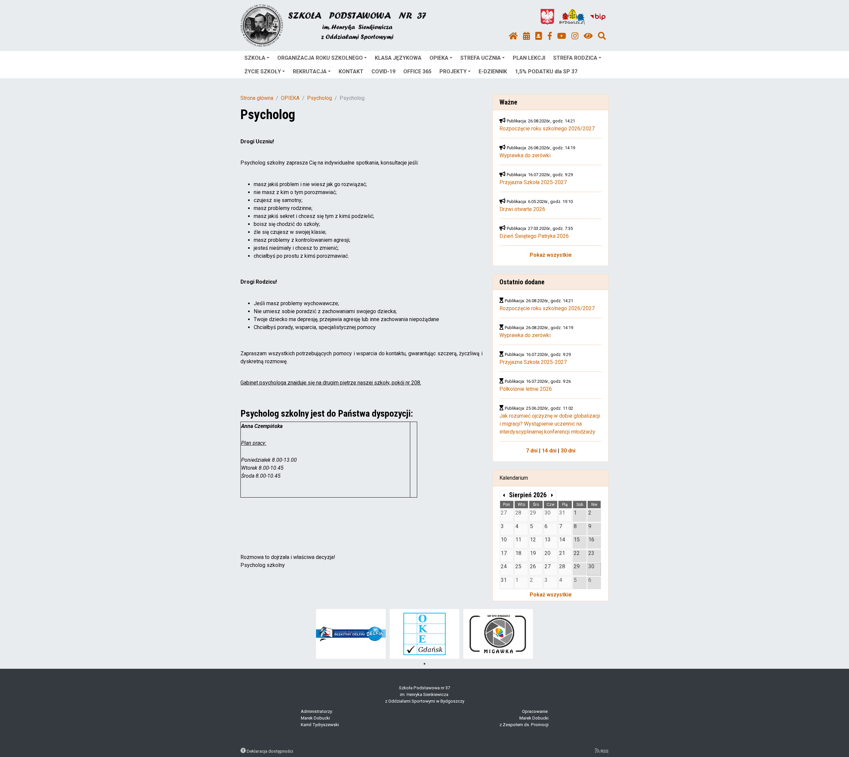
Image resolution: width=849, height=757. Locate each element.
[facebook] (550, 36)
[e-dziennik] (539, 36)
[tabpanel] (351, 634)
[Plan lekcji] (526, 36)
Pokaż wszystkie (551, 255)
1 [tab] (424, 663)
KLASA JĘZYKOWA (398, 58)
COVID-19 (383, 71)
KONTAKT (351, 71)
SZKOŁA (254, 58)
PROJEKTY (453, 71)
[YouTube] (562, 36)
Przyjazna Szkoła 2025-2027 (533, 182)
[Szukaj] (602, 36)
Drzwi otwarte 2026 (522, 209)
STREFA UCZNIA (480, 58)
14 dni (549, 450)
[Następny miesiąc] (552, 495)
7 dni (532, 450)
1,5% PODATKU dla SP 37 (546, 71)
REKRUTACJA (310, 71)
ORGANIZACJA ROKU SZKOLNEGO (320, 58)
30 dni (568, 450)
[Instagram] (575, 36)
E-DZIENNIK (493, 71)
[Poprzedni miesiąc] (504, 495)
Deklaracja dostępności (270, 751)
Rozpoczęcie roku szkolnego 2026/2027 (547, 128)
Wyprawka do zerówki (525, 155)
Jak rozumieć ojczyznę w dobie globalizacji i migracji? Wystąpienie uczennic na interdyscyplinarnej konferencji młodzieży (549, 424)
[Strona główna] (513, 36)
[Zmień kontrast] (588, 36)
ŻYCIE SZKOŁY (262, 71)
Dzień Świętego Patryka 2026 (534, 236)
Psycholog (319, 98)
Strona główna (256, 98)
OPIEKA (438, 58)
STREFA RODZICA (575, 58)
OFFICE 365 (417, 71)
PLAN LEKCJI (529, 58)
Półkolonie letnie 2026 (525, 389)
